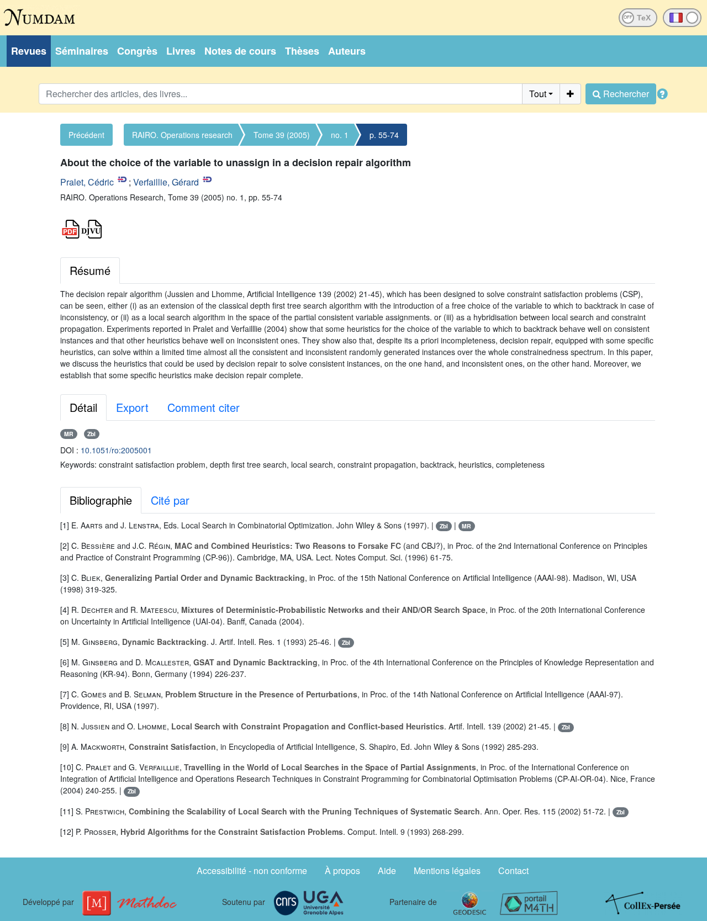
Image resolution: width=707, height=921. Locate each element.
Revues (28, 51)
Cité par (170, 500)
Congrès (137, 51)
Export (132, 407)
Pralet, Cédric (87, 182)
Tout (537, 93)
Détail (83, 407)
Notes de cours (240, 51)
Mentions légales (447, 870)
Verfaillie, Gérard (166, 182)
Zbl (91, 434)
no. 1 (340, 134)
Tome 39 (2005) (282, 134)
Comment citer (203, 407)
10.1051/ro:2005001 (116, 450)
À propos (342, 870)
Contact (513, 870)
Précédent (86, 134)
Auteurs (347, 51)
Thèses (302, 51)
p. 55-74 (384, 134)
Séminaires (81, 51)
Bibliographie (101, 500)
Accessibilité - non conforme (252, 870)
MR (68, 434)
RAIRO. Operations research (182, 134)
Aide (387, 870)
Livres (181, 51)
